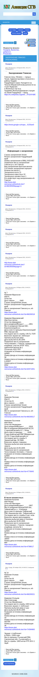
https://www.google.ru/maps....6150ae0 (19, 125)
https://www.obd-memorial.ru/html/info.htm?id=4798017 (19, 545)
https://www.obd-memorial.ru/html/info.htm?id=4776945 (19, 470)
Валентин (15, 50)
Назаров (6, 50)
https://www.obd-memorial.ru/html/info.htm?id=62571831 (19, 368)
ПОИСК (27, 30)
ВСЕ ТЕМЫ (13, 30)
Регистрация (16, 33)
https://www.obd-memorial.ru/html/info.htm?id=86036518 (19, 313)
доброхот (7, 52)
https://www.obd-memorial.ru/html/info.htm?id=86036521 (19, 593)
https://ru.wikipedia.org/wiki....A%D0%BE (20, 95)
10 (7, 568)
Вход (25, 33)
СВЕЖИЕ (20, 30)
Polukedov (7, 54)
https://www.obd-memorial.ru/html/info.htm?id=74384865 (19, 628)
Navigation (6, 22)
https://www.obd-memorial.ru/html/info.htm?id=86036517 (19, 416)
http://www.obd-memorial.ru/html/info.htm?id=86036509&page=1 (14, 184)
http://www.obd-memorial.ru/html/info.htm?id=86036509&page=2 (14, 264)
